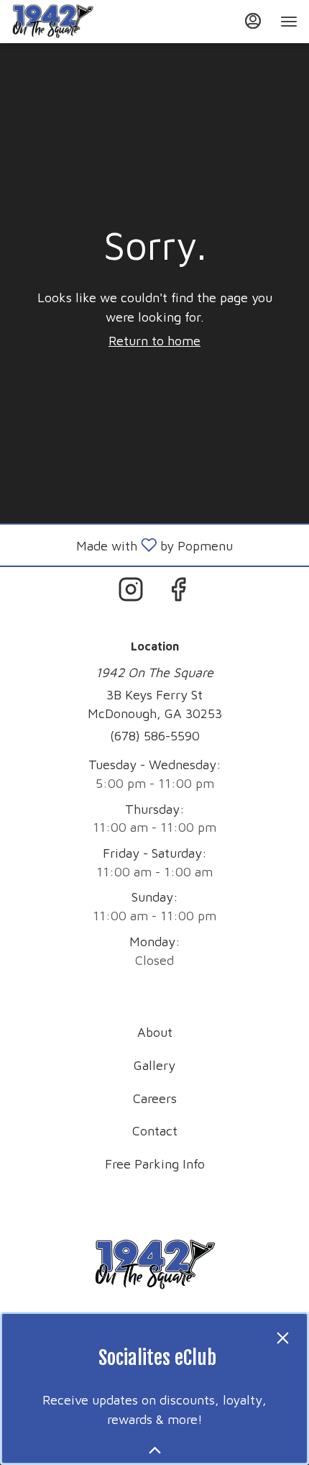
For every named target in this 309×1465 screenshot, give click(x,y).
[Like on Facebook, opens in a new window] (178, 592)
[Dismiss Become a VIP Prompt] (282, 1338)
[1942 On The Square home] (76, 22)
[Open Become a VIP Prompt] (155, 1450)
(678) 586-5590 (155, 735)
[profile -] (253, 21)
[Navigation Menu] (289, 21)
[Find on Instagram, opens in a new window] (131, 592)
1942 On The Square (154, 1265)
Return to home (154, 340)
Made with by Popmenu (122, 545)
